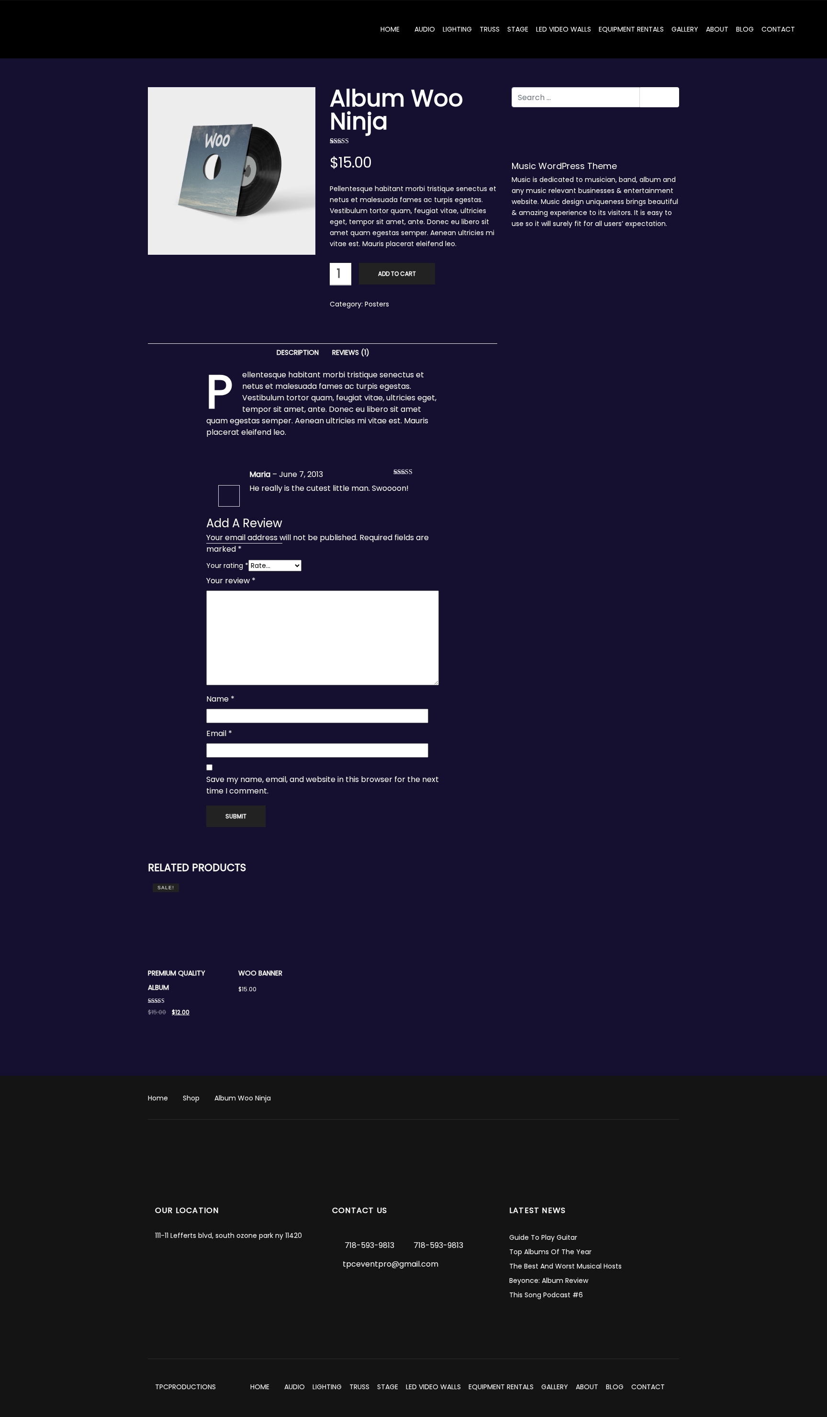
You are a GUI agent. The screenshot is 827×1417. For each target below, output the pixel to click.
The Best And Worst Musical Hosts (565, 1266)
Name (220, 698)
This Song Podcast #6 (546, 1295)
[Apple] (340, 1294)
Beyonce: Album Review (548, 1280)
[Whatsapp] (431, 1294)
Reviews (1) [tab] (350, 352)
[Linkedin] (394, 1294)
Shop (191, 1098)
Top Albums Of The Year (550, 1252)
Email (219, 733)
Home (158, 1098)
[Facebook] (358, 1294)
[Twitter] (412, 1294)
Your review (231, 580)
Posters (377, 304)
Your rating (227, 565)
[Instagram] (377, 1294)
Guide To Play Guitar (543, 1237)
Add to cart (397, 274)
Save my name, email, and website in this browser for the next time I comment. (322, 785)
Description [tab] (298, 352)
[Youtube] (449, 1294)
